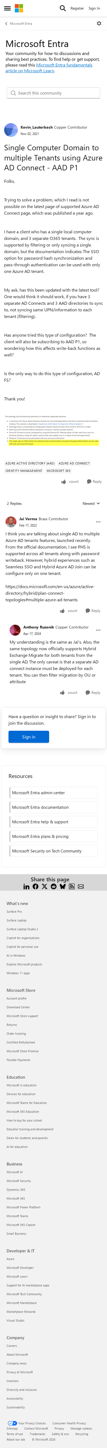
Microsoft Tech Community (24, 1294)
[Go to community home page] (19, 8)
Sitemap (12, 1428)
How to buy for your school (24, 1120)
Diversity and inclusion (22, 1390)
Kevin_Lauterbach (37, 127)
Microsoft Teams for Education (27, 1103)
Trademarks (37, 1434)
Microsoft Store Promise (23, 1051)
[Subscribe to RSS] (72, 886)
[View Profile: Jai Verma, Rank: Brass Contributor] (10, 521)
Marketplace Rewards (21, 1311)
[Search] (63, 8)
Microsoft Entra (21, 23)
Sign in (28, 737)
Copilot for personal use (22, 947)
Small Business (16, 1233)
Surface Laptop (16, 920)
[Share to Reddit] (54, 886)
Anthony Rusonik (38, 627)
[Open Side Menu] (7, 8)
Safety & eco (60, 1434)
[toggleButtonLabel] (99, 23)
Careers (12, 1346)
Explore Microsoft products (24, 964)
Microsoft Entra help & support (40, 821)
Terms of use (15, 1434)
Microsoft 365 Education (23, 1111)
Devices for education (21, 1094)
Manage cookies (81, 1428)
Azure (10, 1259)
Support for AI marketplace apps (28, 1285)
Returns (12, 1025)
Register (77, 8)
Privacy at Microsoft (20, 1372)
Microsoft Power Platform (23, 1207)
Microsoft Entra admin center (38, 792)
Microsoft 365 (16, 1198)
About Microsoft (17, 1354)
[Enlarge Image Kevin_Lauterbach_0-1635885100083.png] (53, 430)
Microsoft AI (15, 1172)
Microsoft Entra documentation (40, 807)
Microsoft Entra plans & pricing (40, 836)
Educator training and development (30, 1129)
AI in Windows (16, 955)
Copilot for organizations (23, 938)
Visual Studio (15, 1320)
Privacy (59, 1428)
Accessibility (15, 1398)
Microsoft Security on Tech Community (46, 851)
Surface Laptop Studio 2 (22, 929)
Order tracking (16, 1033)
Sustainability (16, 1407)
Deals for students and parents (27, 1138)
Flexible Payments (18, 1060)
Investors (13, 1381)
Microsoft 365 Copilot (21, 1225)
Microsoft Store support (22, 1016)
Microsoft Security (19, 1181)
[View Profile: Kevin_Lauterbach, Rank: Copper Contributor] (11, 130)
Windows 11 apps (18, 973)
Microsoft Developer (20, 1268)
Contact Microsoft (36, 1428)
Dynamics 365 (16, 1189)
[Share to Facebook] (35, 886)
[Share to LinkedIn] (26, 886)
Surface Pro (14, 911)
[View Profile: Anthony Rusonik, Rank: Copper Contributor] (15, 630)
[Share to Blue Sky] (63, 886)
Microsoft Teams (17, 1216)
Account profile (17, 998)
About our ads (16, 1439)
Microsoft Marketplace (22, 1303)
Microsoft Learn (17, 1276)
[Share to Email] (81, 886)
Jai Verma (28, 518)
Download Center (18, 1007)
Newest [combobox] (91, 503)
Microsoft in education (21, 1085)
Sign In (94, 8)
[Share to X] (44, 886)
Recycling (81, 1434)
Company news (17, 1363)
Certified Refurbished (21, 1042)
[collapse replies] (53, 514)
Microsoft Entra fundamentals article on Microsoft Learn (48, 67)
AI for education (17, 1147)
